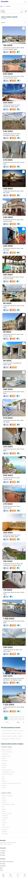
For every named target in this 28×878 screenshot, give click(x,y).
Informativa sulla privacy (7, 861)
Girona (4, 767)
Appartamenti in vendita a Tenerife (11, 733)
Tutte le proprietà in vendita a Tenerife (12, 730)
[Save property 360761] (23, 114)
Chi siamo (2, 863)
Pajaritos (4, 822)
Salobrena (4, 815)
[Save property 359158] (23, 286)
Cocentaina (5, 818)
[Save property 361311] (23, 57)
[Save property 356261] (23, 630)
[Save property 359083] (23, 315)
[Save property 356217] (23, 659)
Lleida (3, 787)
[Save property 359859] (23, 171)
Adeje (3, 825)
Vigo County (5, 754)
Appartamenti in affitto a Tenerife (11, 738)
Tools (1, 870)
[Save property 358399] (23, 429)
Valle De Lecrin (6, 756)
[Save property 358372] (23, 458)
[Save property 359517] (23, 229)
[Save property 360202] (23, 143)
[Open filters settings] (26, 11)
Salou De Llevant (6, 769)
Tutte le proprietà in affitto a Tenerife (12, 736)
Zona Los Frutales (7, 813)
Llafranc (4, 781)
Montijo (4, 785)
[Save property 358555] (23, 372)
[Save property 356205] (23, 687)
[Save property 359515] (23, 257)
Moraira (4, 820)
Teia (3, 776)
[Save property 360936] (23, 85)
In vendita (2, 850)
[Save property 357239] (23, 544)
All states (2, 855)
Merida (4, 758)
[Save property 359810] (23, 200)
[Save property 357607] (23, 515)
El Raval (4, 802)
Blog (1, 868)
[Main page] (7, 2)
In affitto (2, 853)
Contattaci (3, 866)
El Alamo (4, 765)
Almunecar (5, 833)
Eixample (4, 831)
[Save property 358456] (23, 401)
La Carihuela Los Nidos (8, 772)
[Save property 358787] (23, 343)
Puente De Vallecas (7, 752)
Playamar (4, 829)
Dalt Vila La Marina (7, 774)
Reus (3, 779)
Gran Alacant (5, 827)
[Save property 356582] (23, 573)
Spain (1, 6)
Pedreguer (5, 760)
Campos (4, 763)
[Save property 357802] (23, 487)
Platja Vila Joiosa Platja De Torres (11, 783)
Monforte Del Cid (6, 749)
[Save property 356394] (23, 601)
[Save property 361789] (23, 28)
